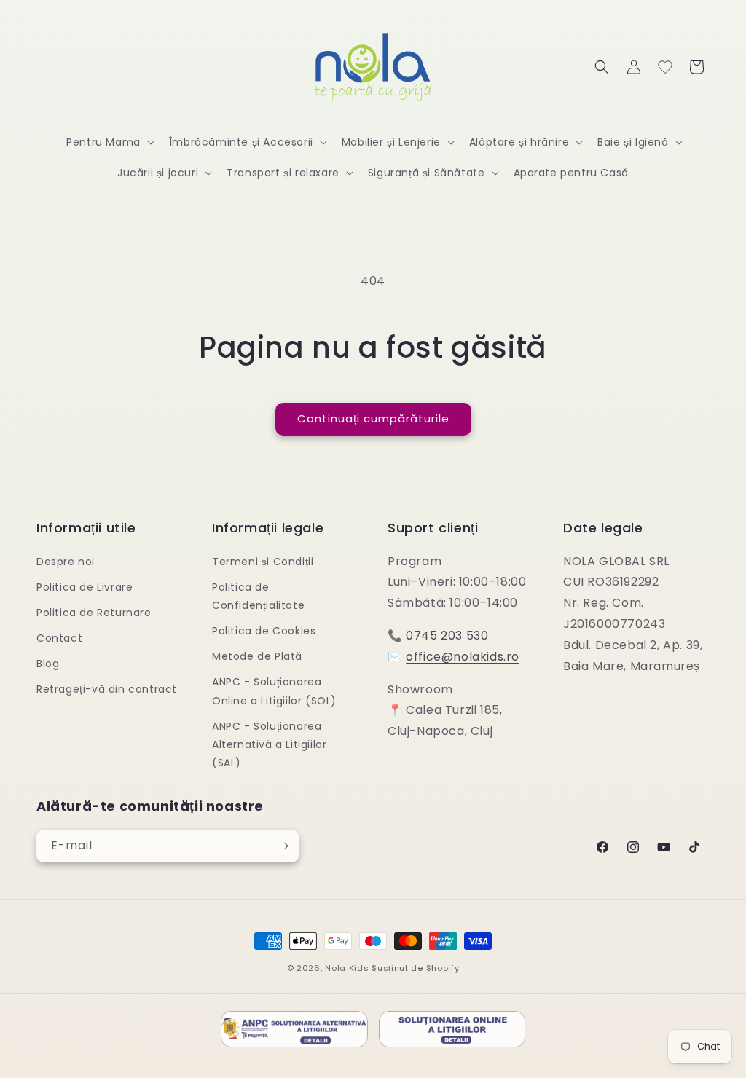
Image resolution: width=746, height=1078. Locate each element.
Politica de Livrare (84, 587)
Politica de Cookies (263, 630)
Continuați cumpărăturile (373, 418)
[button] (109, 142)
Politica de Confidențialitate (258, 596)
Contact (59, 638)
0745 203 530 (447, 635)
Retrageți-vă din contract (106, 689)
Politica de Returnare (94, 612)
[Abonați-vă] (283, 846)
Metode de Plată (257, 656)
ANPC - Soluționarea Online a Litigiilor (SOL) (274, 690)
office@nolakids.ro (462, 656)
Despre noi (65, 561)
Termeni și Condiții (262, 561)
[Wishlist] (665, 67)
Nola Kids (347, 968)
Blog (47, 663)
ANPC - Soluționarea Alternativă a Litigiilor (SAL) (269, 744)
